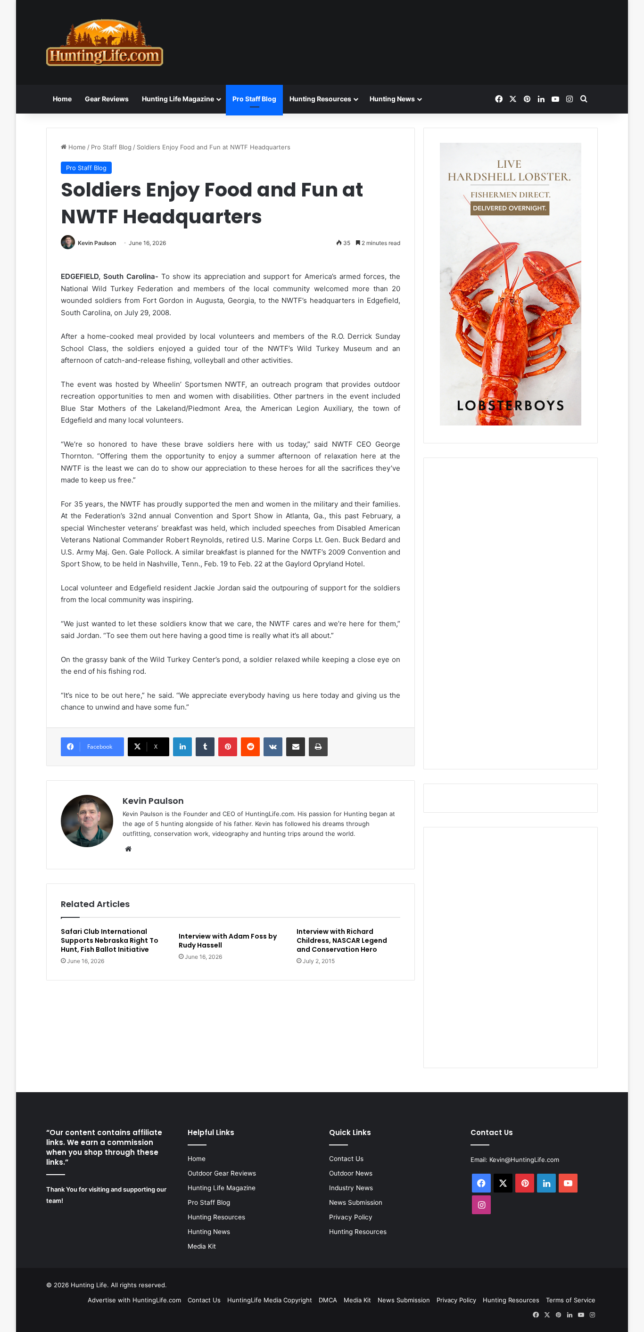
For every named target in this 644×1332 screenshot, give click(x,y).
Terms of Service (570, 1300)
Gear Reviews (107, 99)
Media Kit (202, 1246)
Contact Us (346, 1158)
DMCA (328, 1300)
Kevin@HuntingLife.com (524, 1159)
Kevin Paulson (97, 242)
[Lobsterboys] (510, 423)
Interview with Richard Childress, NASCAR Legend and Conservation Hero (342, 940)
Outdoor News (350, 1173)
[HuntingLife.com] (104, 42)
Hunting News (392, 99)
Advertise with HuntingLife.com (134, 1300)
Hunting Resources (320, 99)
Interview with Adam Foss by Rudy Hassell (228, 941)
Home (62, 99)
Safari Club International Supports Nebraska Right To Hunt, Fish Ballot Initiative (109, 940)
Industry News (351, 1188)
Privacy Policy (350, 1217)
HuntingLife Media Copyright (269, 1300)
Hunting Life (89, 1285)
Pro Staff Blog (254, 99)
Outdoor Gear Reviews (222, 1173)
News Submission (355, 1202)
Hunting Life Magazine (178, 99)
